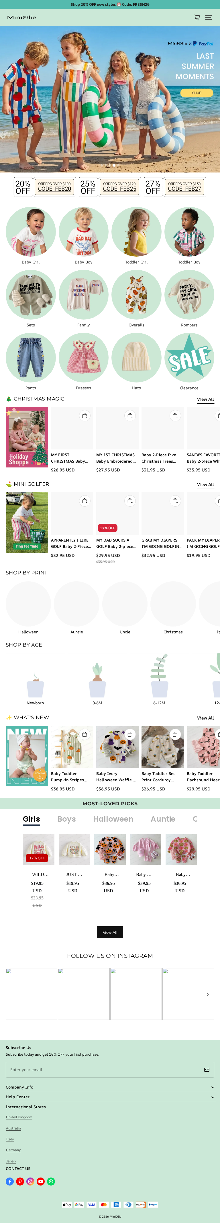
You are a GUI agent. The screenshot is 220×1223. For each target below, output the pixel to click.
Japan (11, 1161)
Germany (13, 1149)
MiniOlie (115, 1216)
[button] (208, 17)
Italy (10, 1139)
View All (205, 399)
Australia (13, 1128)
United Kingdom (19, 1117)
